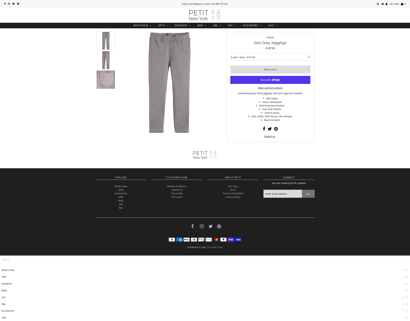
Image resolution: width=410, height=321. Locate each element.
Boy (230, 25)
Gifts (161, 25)
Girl (215, 25)
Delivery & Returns (177, 186)
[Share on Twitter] (270, 129)
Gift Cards (177, 197)
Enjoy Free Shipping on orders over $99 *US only (205, 3)
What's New (140, 25)
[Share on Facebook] (264, 129)
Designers (181, 25)
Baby (200, 25)
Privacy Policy (233, 197)
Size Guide (177, 193)
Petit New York (214, 247)
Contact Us (177, 189)
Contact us (269, 136)
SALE (120, 189)
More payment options (270, 87)
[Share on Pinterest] (276, 129)
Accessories (250, 25)
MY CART (398, 3)
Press (233, 189)
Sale (271, 25)
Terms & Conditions (233, 193)
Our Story (233, 186)
